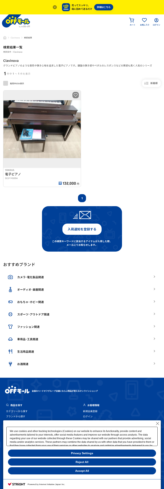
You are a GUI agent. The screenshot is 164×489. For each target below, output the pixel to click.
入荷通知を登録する (82, 229)
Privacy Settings (82, 453)
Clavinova (15, 37)
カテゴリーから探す (17, 411)
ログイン (88, 416)
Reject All (82, 462)
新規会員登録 (90, 411)
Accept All (82, 470)
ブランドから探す (15, 416)
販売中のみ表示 (17, 83)
